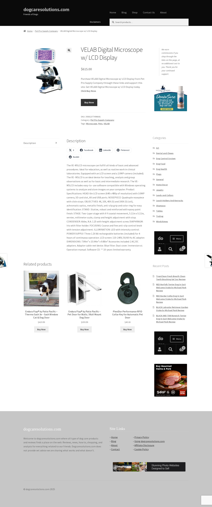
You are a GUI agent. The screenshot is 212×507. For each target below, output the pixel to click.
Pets (100, 123)
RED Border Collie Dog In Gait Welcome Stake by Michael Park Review (171, 299)
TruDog (159, 216)
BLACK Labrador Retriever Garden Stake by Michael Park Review (172, 309)
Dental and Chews (165, 153)
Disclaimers (95, 21)
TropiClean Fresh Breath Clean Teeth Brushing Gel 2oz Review (170, 278)
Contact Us (149, 12)
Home (113, 12)
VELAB (107, 123)
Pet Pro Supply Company (46, 31)
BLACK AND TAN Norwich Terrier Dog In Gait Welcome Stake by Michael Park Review (171, 318)
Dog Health (161, 169)
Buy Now (89, 102)
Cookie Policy (141, 449)
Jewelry (159, 190)
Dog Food (160, 163)
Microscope (91, 123)
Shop (135, 12)
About (163, 12)
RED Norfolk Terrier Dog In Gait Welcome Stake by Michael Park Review (171, 287)
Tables (159, 211)
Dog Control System (166, 158)
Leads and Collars (164, 195)
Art (157, 148)
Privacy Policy (141, 437)
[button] (69, 50)
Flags (158, 174)
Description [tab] (29, 143)
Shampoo (160, 205)
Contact (115, 449)
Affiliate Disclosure (144, 445)
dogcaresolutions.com (46, 9)
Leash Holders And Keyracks (169, 200)
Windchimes (162, 221)
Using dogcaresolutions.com (149, 441)
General (160, 179)
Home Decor (162, 184)
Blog (124, 12)
